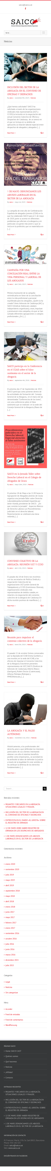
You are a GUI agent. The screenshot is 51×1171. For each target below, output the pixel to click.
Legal (7, 982)
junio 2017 (9, 912)
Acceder (8, 1009)
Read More (10, 133)
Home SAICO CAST (13, 1051)
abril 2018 (9, 901)
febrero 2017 (10, 922)
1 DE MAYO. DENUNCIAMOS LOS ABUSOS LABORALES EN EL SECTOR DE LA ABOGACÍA (24, 195)
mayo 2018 (10, 896)
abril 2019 (9, 885)
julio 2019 (9, 874)
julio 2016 (9, 944)
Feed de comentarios (14, 1020)
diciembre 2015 (12, 960)
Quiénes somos (11, 1056)
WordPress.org (11, 1025)
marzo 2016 (10, 954)
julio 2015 (9, 965)
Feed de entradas (12, 1014)
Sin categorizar (11, 992)
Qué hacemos (11, 1061)
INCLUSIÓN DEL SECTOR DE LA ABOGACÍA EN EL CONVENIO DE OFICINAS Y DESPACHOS (24, 91)
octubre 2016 (11, 938)
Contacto (9, 1077)
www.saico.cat (14, 1148)
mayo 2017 (10, 917)
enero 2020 (10, 864)
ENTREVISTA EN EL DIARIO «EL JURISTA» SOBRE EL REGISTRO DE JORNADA (25, 821)
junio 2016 (9, 949)
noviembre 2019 (12, 869)
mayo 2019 (10, 880)
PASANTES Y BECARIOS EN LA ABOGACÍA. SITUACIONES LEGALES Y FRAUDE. (22, 805)
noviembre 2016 (12, 933)
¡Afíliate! (9, 1072)
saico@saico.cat (25, 5)
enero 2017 (10, 928)
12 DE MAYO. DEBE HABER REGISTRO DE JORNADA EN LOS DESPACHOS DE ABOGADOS (24, 829)
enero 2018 (10, 906)
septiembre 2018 (12, 890)
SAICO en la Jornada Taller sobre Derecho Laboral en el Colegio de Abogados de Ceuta (24, 477)
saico (11, 98)
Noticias (33, 98)
